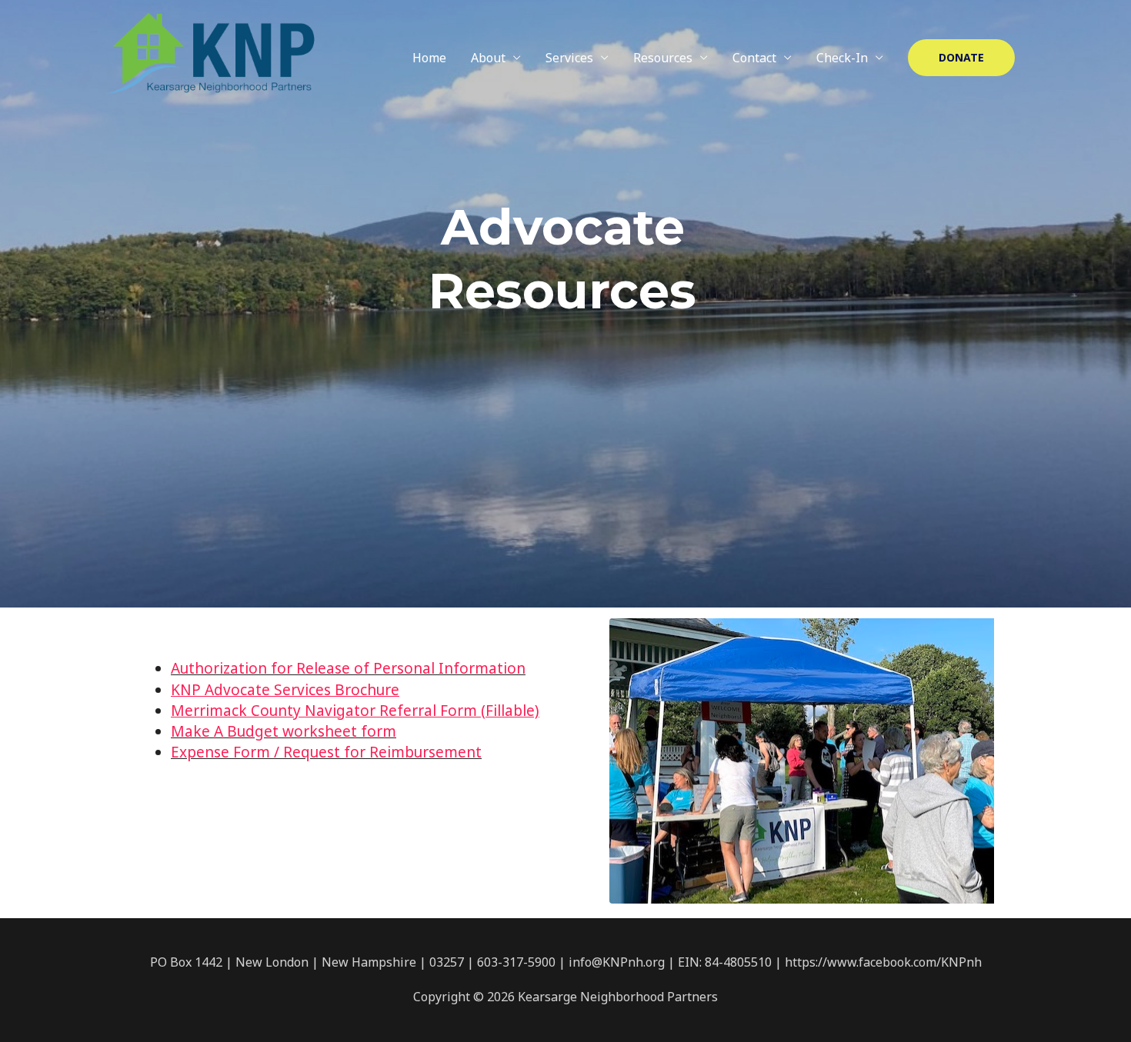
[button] (961, 57)
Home (429, 57)
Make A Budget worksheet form (283, 731)
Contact (754, 57)
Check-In (842, 57)
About (488, 57)
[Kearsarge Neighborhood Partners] (211, 56)
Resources (662, 57)
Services (569, 57)
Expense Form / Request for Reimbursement (326, 752)
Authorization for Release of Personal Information (348, 668)
